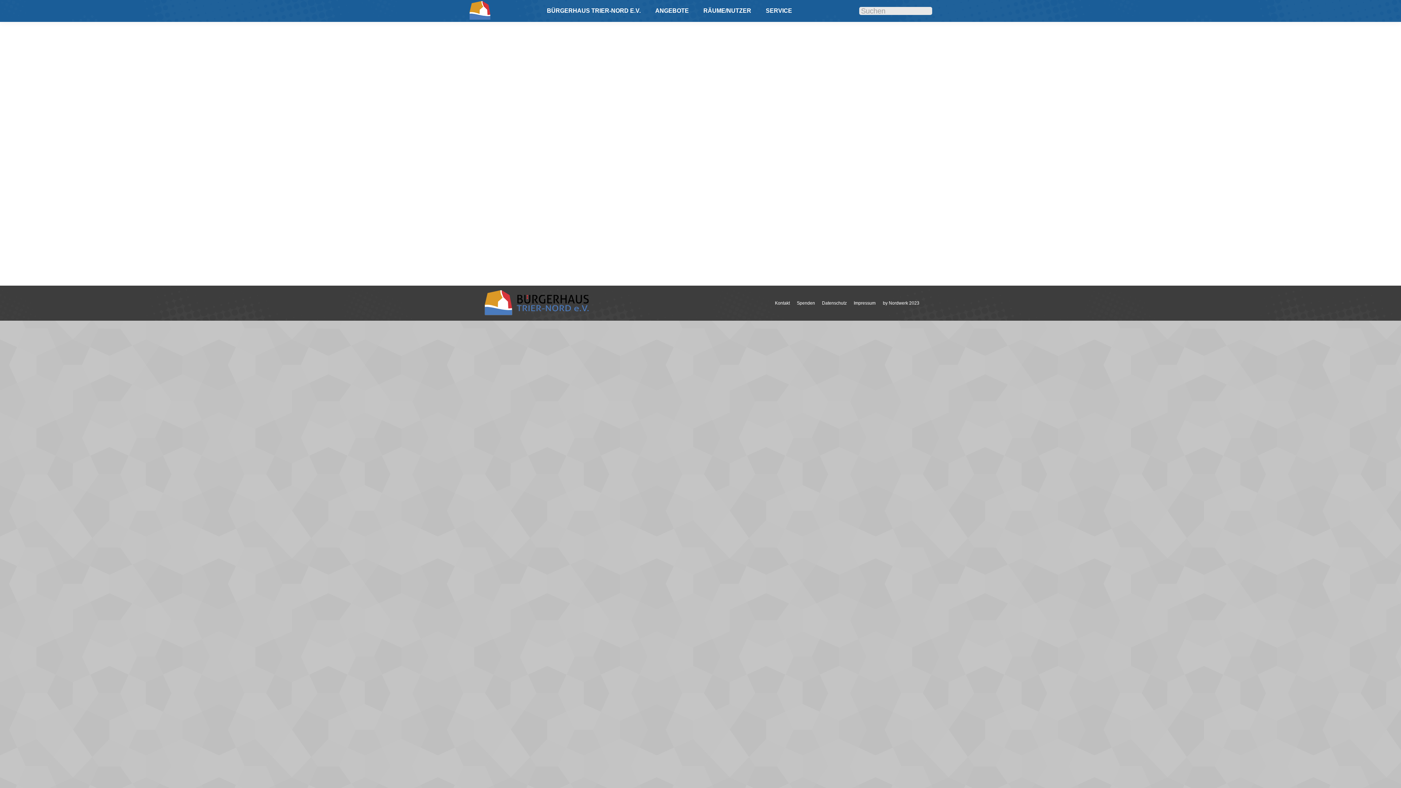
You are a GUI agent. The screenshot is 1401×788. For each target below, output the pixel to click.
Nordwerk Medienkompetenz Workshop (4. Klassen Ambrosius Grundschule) (610, 213)
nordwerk (512, 224)
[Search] (921, 11)
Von (543, 224)
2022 (496, 224)
